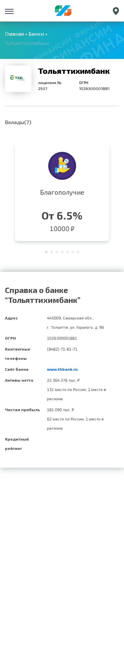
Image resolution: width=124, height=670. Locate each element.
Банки (36, 33)
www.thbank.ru (62, 369)
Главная (14, 33)
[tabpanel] (62, 190)
